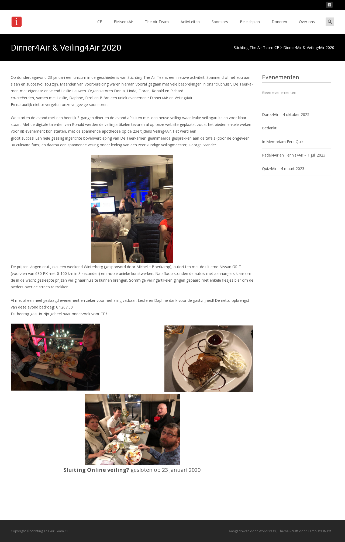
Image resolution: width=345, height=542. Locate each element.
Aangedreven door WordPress (253, 531)
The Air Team (157, 21)
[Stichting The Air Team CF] (31, 20)
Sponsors (220, 21)
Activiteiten (190, 21)
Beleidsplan (250, 21)
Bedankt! (269, 127)
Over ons (307, 21)
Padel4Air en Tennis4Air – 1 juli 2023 (293, 155)
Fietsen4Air (123, 21)
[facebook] (329, 5)
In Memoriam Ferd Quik (282, 141)
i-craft (294, 531)
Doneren (279, 21)
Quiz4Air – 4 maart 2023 (283, 168)
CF (99, 21)
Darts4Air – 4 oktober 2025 (285, 114)
